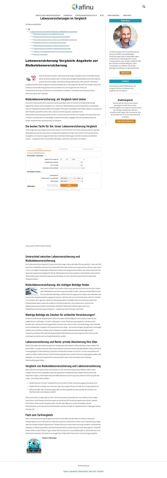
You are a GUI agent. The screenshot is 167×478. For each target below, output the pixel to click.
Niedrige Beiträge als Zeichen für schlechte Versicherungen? (51, 45)
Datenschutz (83, 471)
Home (65, 471)
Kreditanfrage (113, 15)
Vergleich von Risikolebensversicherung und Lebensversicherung (53, 51)
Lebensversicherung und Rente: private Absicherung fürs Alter (52, 48)
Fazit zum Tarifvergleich (40, 54)
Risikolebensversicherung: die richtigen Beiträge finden (50, 42)
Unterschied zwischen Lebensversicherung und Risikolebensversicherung (55, 40)
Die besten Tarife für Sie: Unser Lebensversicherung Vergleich (52, 37)
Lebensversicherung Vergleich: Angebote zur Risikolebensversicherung (54, 32)
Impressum (73, 471)
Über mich (127, 15)
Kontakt (100, 471)
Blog (102, 15)
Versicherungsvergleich (85, 15)
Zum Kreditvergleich (125, 121)
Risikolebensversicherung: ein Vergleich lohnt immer (48, 34)
